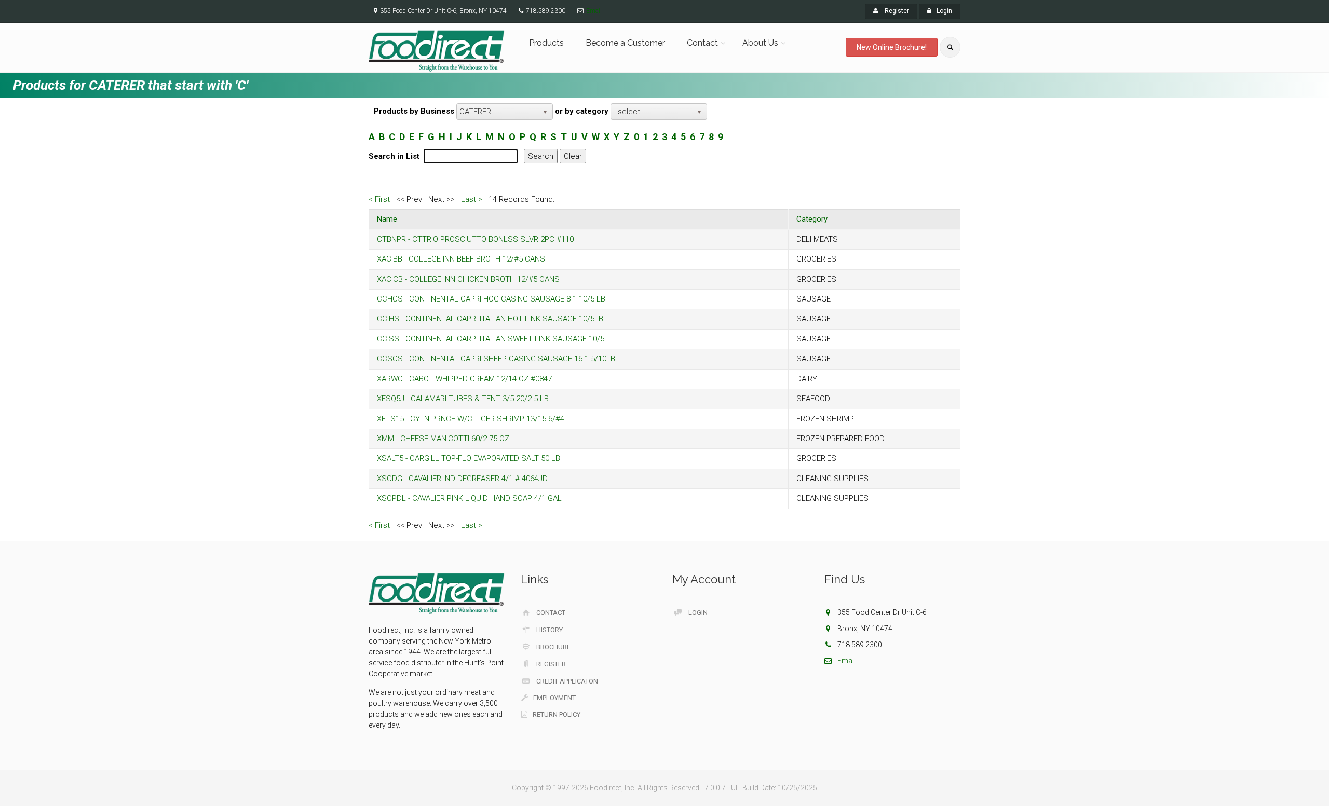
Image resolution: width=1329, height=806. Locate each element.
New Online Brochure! (892, 47)
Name (387, 219)
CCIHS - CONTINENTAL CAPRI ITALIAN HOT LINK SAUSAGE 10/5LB (490, 318)
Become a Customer (625, 43)
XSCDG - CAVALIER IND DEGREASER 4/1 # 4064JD (462, 478)
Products (546, 43)
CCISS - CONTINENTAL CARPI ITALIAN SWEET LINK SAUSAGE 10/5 (490, 339)
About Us (760, 43)
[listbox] (504, 111)
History (549, 630)
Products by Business (414, 111)
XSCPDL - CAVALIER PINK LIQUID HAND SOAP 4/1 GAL (469, 498)
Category (812, 219)
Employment (554, 698)
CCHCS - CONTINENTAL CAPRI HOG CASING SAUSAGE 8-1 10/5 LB (491, 299)
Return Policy (556, 714)
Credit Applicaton (567, 681)
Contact (702, 43)
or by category (581, 111)
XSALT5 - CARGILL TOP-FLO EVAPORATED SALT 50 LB (468, 458)
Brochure (553, 647)
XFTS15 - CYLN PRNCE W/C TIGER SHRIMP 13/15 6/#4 (470, 419)
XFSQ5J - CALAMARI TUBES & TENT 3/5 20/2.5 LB (463, 398)
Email (594, 11)
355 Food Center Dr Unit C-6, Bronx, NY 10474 (443, 11)
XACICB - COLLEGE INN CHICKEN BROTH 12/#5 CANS (468, 279)
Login (944, 11)
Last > (471, 199)
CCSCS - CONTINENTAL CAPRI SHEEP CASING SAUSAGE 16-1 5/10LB (496, 358)
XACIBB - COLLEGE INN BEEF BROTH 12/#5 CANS (461, 259)
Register (896, 11)
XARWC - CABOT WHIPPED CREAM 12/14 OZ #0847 (464, 379)
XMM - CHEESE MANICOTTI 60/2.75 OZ (443, 438)
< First (379, 199)
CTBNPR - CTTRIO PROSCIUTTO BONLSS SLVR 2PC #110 (475, 239)
